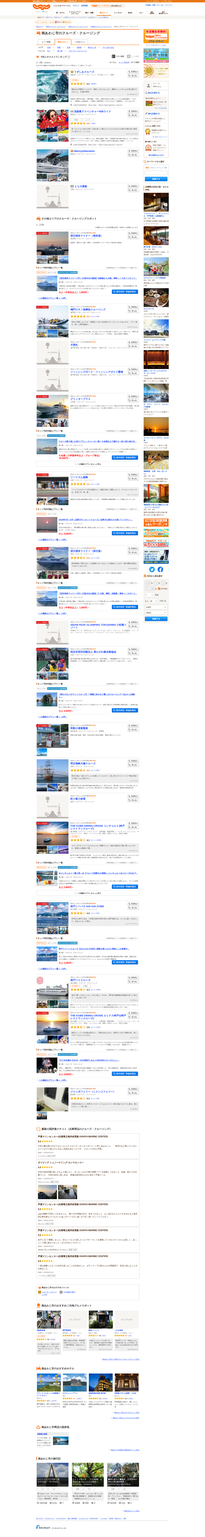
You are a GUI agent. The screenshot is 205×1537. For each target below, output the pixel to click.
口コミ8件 (95, 770)
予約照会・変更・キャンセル (155, 5)
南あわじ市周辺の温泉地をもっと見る (125, 1450)
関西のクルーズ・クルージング (56, 26)
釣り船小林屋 (77, 798)
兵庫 (68, 47)
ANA (96, 1518)
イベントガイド (82, 17)
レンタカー (118, 13)
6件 (104, 1336)
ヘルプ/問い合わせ (166, 1)
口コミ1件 (95, 484)
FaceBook (160, 569)
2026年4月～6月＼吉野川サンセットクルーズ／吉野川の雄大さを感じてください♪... (95, 520)
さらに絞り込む (108, 47)
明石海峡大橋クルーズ (83, 763)
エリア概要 (46, 42)
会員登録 (84, 5)
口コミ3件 (95, 1099)
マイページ (168, 5)
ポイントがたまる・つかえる (45, 22)
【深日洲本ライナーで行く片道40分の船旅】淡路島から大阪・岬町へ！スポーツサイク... (98, 278)
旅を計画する (154, 93)
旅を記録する (154, 113)
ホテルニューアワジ (70, 1393)
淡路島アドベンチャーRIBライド (92, 111)
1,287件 (53, 1401)
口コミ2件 (95, 558)
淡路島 (79, 47)
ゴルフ (141, 13)
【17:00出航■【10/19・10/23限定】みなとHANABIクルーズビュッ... (89, 1060)
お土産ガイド (93, 17)
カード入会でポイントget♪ (156, 45)
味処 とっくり (94, 1330)
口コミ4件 (95, 316)
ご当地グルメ (79, 42)
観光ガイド (58, 17)
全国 (48, 47)
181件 (131, 1398)
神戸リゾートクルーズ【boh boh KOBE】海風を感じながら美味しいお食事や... (94, 949)
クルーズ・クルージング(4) (49, 1293)
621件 (53, 1339)
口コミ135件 (96, 840)
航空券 (130, 13)
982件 (93, 84)
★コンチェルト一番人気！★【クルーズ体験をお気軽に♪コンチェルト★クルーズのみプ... (98, 873)
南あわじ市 (92, 47)
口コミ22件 (95, 1027)
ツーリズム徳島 (79, 477)
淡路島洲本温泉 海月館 (97, 1393)
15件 (93, 123)
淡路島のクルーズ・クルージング (101, 26)
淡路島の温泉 (42, 1434)
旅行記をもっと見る (131, 1511)
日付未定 (164, 589)
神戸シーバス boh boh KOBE (87, 906)
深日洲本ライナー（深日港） (86, 551)
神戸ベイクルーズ (80, 980)
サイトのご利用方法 (152, 1)
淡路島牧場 (41, 1330)
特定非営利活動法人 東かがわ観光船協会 (93, 651)
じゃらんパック (75, 12)
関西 (59, 47)
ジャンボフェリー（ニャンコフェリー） (93, 1091)
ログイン (76, 5)
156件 (79, 1398)
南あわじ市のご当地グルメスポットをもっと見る (121, 1359)
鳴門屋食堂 (67, 1330)
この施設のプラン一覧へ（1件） (53, 298)
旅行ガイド (49, 17)
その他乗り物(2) (69, 1292)
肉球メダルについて (161, 137)
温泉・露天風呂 (72, 1518)
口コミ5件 (95, 913)
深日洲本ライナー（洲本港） (86, 235)
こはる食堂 (118, 1330)
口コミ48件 (95, 990)
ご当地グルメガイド (69, 17)
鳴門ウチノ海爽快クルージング (88, 309)
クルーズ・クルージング (78, 51)
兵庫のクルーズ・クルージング (78, 26)
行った (133, 76)
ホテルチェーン (50, 1518)
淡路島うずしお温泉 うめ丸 (125, 1393)
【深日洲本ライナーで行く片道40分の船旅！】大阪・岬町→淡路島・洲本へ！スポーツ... (98, 593)
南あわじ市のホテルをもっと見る (126, 1413)
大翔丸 (74, 344)
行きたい (133, 72)
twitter (152, 569)
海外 (152, 12)
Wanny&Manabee (84, 151)
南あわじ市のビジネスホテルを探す (126, 1418)
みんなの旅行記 (103, 17)
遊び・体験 (89, 13)
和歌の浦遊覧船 (79, 728)
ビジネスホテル (61, 1518)
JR (90, 1518)
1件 (78, 1336)
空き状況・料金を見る (125, 292)
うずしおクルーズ (84, 71)
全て (48, 51)
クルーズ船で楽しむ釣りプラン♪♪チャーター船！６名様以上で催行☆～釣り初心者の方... (98, 441)
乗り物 (59, 51)
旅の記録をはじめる (156, 155)
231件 (105, 1398)
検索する (156, 179)
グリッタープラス (80, 399)
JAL (93, 1518)
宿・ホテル (39, 1518)
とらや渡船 (81, 186)
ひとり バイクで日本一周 (48, 1479)
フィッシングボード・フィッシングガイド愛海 (96, 372)
